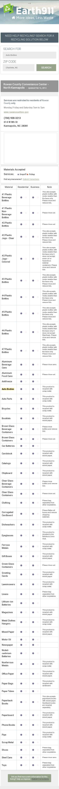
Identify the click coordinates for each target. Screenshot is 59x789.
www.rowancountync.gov (16, 112)
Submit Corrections (31, 179)
